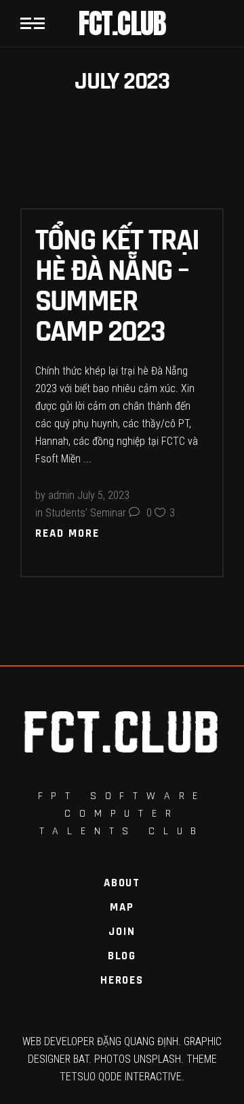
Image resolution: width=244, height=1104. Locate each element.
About (122, 883)
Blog (122, 956)
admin (61, 495)
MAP (122, 907)
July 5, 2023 (103, 495)
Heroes (122, 980)
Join (121, 931)
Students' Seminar (85, 512)
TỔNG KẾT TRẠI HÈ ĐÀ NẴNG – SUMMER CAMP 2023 (117, 284)
